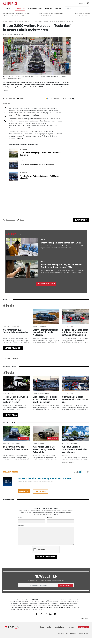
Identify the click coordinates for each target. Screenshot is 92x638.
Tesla (39, 108)
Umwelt (40, 110)
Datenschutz (73, 633)
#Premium (43, 326)
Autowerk (31, 131)
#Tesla (8, 305)
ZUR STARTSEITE (81, 220)
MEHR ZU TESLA (11, 415)
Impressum (61, 633)
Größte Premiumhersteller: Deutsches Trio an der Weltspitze (45, 332)
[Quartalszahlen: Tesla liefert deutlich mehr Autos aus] (75, 383)
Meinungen (49, 8)
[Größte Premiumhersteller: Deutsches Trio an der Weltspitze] (46, 316)
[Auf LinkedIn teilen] (5, 116)
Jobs (49, 627)
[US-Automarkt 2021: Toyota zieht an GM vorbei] (16, 316)
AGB (67, 633)
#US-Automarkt (15, 326)
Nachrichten (20, 8)
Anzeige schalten (40, 491)
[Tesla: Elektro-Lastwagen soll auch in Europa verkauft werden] (16, 383)
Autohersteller (23, 21)
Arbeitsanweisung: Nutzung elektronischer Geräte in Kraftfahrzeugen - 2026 (61, 265)
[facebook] (36, 614)
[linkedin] (50, 614)
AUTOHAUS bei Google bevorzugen (60, 98)
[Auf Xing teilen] (5, 120)
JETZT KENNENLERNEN (46, 284)
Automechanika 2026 (34, 8)
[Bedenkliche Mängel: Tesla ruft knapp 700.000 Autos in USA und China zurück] (75, 316)
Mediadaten (59, 627)
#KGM (42, 443)
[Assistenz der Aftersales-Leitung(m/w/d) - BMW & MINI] (7, 481)
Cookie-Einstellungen (84, 633)
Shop (42, 627)
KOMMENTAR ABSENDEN (46, 557)
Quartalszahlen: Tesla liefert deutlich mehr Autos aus (75, 399)
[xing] (46, 614)
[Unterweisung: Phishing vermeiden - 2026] (22, 247)
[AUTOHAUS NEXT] (14, 234)
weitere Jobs (24, 491)
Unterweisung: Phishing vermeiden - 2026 (61, 243)
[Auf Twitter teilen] (5, 112)
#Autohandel (73, 443)
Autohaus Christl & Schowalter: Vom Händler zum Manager (74, 449)
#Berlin (14, 358)
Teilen (22, 98)
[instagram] (41, 614)
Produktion (43, 119)
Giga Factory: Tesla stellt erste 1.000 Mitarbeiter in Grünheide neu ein (45, 399)
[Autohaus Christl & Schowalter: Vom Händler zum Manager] (75, 433)
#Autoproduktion (45, 393)
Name (49, 518)
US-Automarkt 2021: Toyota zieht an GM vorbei (15, 331)
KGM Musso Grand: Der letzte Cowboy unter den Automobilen (44, 449)
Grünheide (12, 121)
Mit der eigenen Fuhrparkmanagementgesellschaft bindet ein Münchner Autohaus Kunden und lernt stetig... (75, 457)
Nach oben (84, 618)
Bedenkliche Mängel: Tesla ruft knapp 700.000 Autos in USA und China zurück (75, 332)
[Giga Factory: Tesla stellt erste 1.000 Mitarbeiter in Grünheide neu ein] (46, 383)
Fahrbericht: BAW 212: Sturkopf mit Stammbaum (15, 448)
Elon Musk (20, 119)
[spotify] (55, 614)
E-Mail (20, 518)
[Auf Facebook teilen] (5, 108)
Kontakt (71, 627)
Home (5, 21)
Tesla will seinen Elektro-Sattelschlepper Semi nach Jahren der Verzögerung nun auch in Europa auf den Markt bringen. (15, 407)
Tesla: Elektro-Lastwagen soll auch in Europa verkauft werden (15, 399)
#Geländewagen (15, 443)
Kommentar (21, 525)
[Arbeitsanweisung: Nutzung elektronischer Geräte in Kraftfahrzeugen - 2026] (22, 269)
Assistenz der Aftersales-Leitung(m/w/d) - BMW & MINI (45, 478)
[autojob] (81, 472)
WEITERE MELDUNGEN (13, 348)
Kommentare (10, 98)
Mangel (18, 136)
